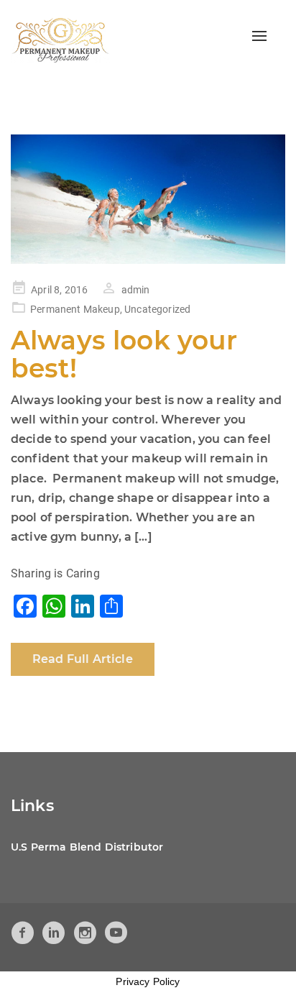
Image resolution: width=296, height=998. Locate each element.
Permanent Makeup (75, 309)
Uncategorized (157, 309)
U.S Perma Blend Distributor (87, 847)
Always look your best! (124, 354)
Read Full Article (82, 659)
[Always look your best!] (148, 199)
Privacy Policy (148, 981)
